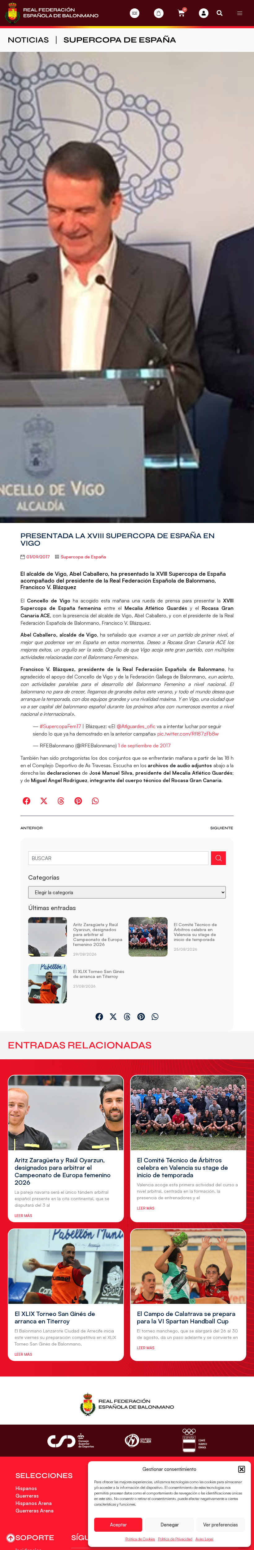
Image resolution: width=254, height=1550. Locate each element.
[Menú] (239, 13)
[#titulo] (10, 1538)
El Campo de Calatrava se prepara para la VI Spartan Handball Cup (186, 1317)
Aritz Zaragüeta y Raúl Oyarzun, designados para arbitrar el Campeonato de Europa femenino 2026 (97, 934)
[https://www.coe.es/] (194, 1440)
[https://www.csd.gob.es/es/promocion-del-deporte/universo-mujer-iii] (138, 1440)
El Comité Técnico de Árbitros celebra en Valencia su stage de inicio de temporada (195, 932)
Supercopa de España (120, 40)
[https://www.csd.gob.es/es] (70, 1440)
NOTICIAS (28, 40)
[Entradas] (134, 13)
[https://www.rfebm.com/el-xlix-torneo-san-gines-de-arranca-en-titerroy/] (47, 983)
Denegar (169, 1525)
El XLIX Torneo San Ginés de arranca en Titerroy (98, 974)
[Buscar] (218, 858)
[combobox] (118, 858)
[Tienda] (159, 13)
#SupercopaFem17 (60, 726)
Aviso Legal (204, 1539)
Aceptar (118, 1525)
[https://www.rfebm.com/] (51, 13)
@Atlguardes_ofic (136, 726)
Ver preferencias (220, 1525)
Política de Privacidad (175, 1539)
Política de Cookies (140, 1539)
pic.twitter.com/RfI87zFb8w (188, 734)
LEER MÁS (23, 1215)
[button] (242, 1469)
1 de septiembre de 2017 (144, 745)
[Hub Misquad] (203, 13)
